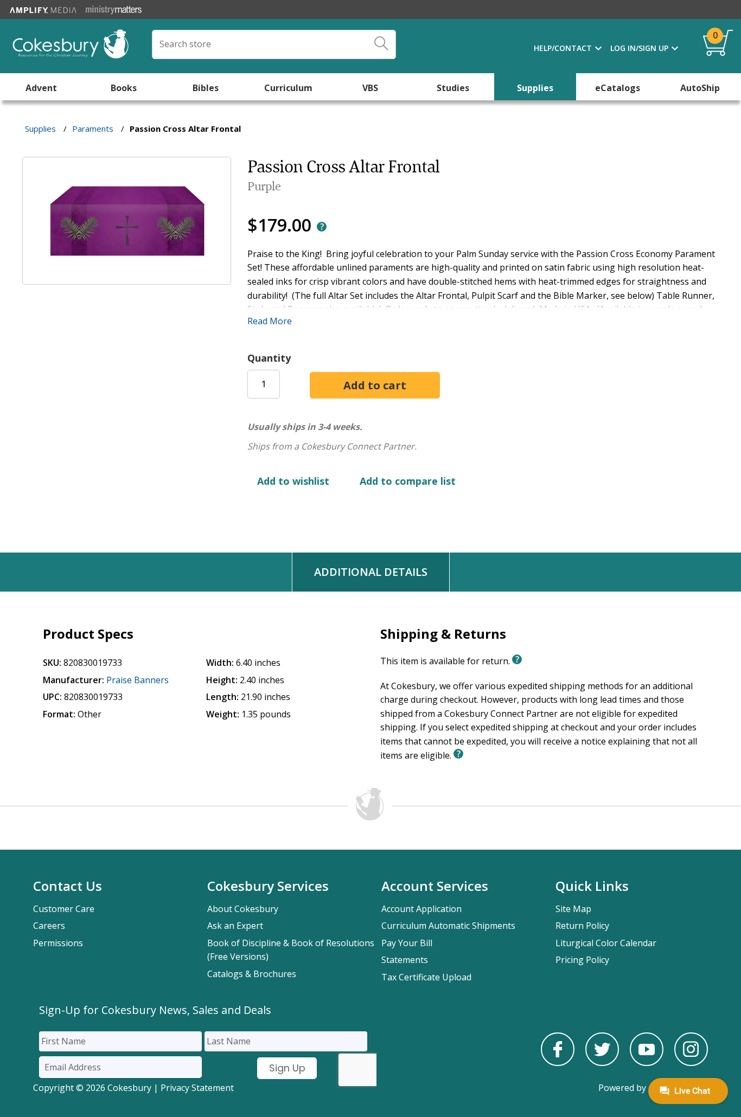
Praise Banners (137, 680)
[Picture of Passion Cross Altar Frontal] (127, 277)
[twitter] (602, 1063)
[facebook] (557, 1063)
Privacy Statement (197, 1088)
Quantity (269, 357)
